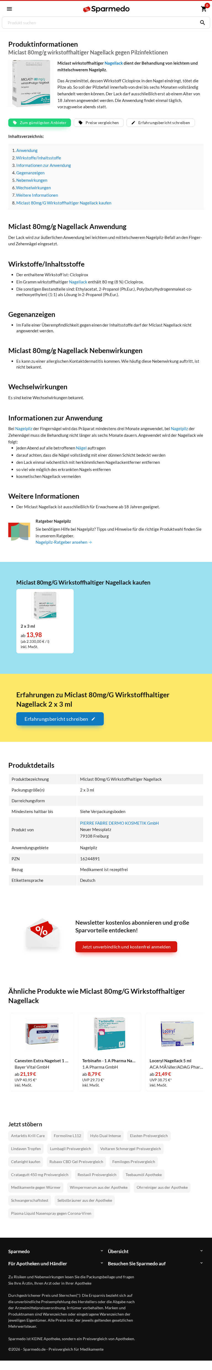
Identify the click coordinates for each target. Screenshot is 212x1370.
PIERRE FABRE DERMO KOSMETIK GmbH (119, 823)
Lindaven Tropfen (26, 1148)
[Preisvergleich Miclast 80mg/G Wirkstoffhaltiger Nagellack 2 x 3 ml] (45, 605)
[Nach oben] (197, 1355)
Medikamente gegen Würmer (36, 1187)
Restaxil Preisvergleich (97, 1174)
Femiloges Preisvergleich (133, 1161)
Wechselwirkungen (33, 187)
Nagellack (114, 63)
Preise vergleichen (102, 122)
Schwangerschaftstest (29, 1200)
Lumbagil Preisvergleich (70, 1148)
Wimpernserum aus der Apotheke (99, 1187)
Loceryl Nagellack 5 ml (170, 1060)
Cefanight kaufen (25, 1161)
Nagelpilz (23, 428)
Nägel (81, 447)
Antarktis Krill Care (28, 1135)
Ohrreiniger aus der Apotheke (162, 1187)
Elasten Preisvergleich (149, 1135)
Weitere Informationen (37, 195)
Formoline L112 (67, 1135)
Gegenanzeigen (30, 172)
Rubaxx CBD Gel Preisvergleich (76, 1161)
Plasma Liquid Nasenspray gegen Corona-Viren (51, 1213)
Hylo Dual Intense (105, 1135)
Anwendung (27, 150)
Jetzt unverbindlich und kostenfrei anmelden (126, 946)
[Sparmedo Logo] (106, 9)
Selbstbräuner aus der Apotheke (84, 1200)
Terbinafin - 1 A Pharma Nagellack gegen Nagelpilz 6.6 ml (109, 1060)
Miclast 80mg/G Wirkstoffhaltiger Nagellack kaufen (63, 202)
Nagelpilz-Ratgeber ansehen (62, 542)
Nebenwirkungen (31, 180)
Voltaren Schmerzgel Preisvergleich (130, 1148)
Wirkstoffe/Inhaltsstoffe (38, 157)
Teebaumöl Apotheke (144, 1174)
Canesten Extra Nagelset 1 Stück (42, 1060)
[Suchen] (201, 22)
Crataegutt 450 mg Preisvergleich (39, 1174)
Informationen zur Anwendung (43, 165)
